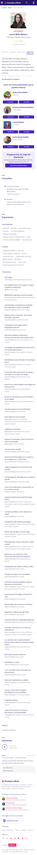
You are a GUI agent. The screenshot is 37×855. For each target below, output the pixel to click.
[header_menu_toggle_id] (2, 3)
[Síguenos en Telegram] (22, 838)
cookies (25, 852)
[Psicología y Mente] (13, 3)
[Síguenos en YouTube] (18, 838)
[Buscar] (27, 3)
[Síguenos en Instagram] (14, 838)
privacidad (19, 852)
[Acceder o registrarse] (33, 3)
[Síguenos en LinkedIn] (11, 838)
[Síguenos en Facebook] (3, 838)
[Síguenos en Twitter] (7, 838)
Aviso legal (12, 852)
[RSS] (26, 838)
